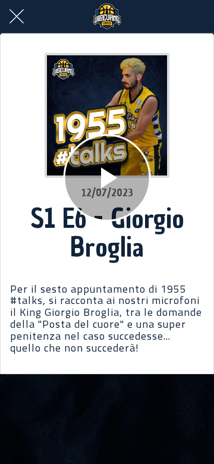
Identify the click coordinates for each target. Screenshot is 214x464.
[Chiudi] (17, 17)
